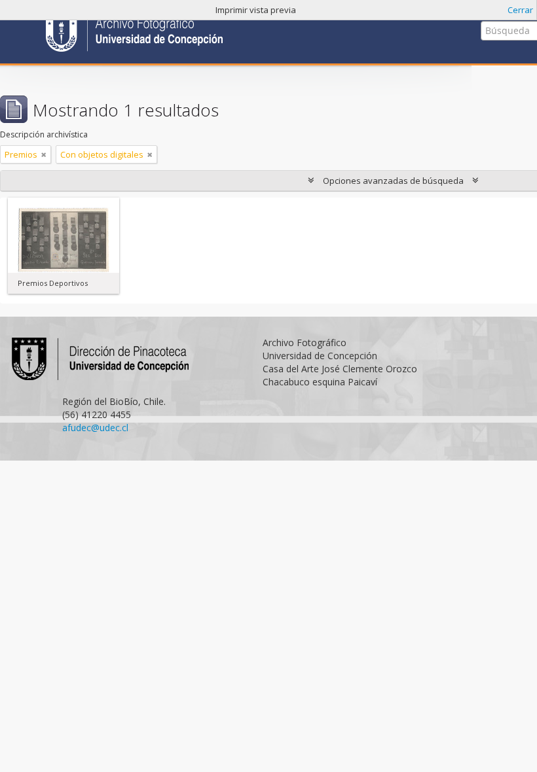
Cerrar (520, 10)
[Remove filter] (43, 154)
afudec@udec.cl (95, 427)
